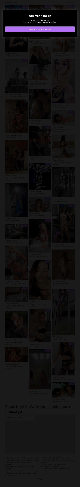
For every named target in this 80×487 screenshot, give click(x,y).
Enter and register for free (40, 29)
